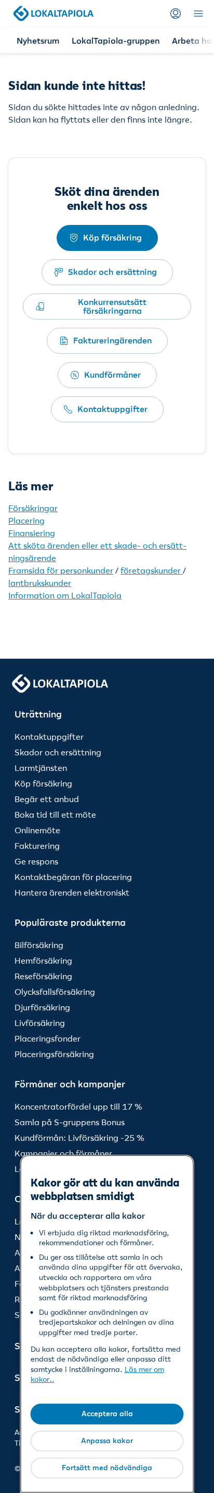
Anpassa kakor (107, 1440)
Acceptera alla (107, 1413)
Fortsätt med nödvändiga (107, 1467)
